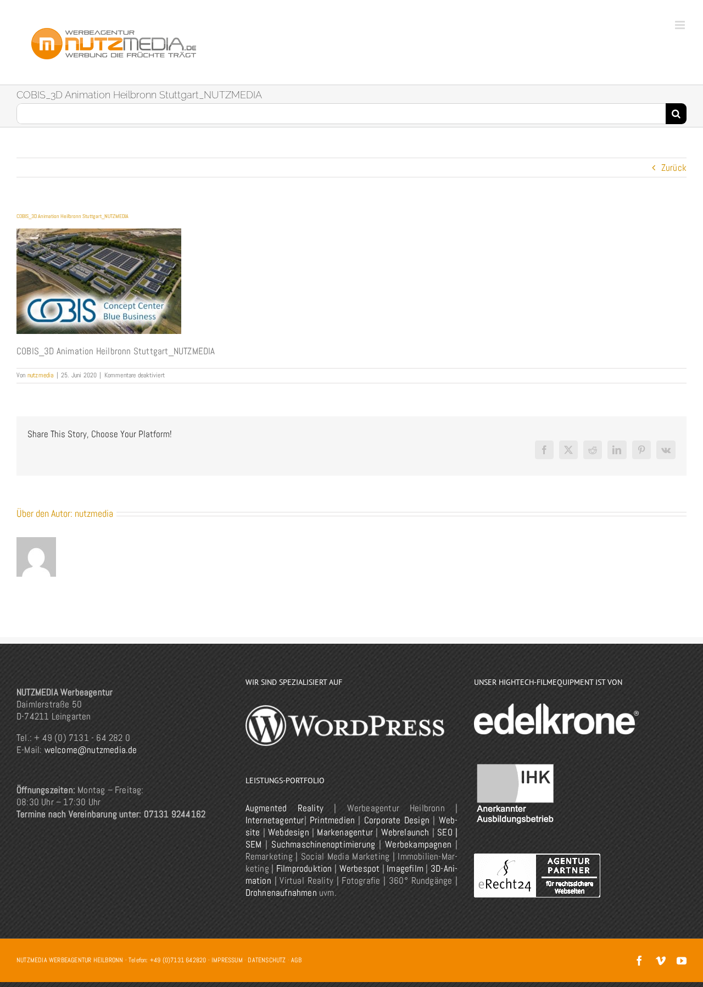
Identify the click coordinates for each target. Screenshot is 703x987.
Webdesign (288, 832)
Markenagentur (345, 832)
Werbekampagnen (418, 844)
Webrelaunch (405, 832)
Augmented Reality (284, 808)
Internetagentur (275, 820)
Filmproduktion (304, 868)
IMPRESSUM (227, 960)
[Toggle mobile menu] (681, 25)
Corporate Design (396, 820)
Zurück (674, 167)
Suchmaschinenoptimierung (323, 844)
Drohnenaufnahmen (281, 892)
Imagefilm (405, 868)
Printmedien (332, 820)
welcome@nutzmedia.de (90, 750)
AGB (296, 960)
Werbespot (359, 868)
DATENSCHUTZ (267, 960)
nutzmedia (40, 375)
